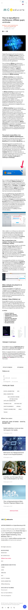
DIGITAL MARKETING (6, 581)
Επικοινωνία (4, 590)
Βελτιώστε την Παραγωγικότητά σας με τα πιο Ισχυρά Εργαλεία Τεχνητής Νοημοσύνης (14, 454)
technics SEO (7, 403)
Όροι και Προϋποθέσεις (6, 592)
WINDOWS (3, 572)
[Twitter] (5, 31)
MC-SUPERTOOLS (5, 555)
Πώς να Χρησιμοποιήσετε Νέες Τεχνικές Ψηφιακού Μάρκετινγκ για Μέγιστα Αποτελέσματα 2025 (14, 503)
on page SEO (18, 403)
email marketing (8, 394)
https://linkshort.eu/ (14, 299)
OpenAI (19, 406)
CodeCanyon (12, 342)
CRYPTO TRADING (5, 578)
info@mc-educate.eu (6, 546)
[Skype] (14, 607)
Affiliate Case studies (6, 558)
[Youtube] (8, 607)
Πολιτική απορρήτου (6, 595)
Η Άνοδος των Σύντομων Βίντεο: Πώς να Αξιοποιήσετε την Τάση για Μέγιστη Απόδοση (13, 478)
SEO (18, 391)
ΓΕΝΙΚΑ (2, 567)
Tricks (6, 412)
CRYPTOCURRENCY (9, 406)
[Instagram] (11, 607)
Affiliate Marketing (10, 26)
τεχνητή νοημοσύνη (10, 409)
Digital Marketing (9, 391)
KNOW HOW (4, 552)
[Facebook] (3, 31)
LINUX (20, 409)
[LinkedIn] (7, 31)
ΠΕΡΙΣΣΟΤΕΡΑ (14, 510)
